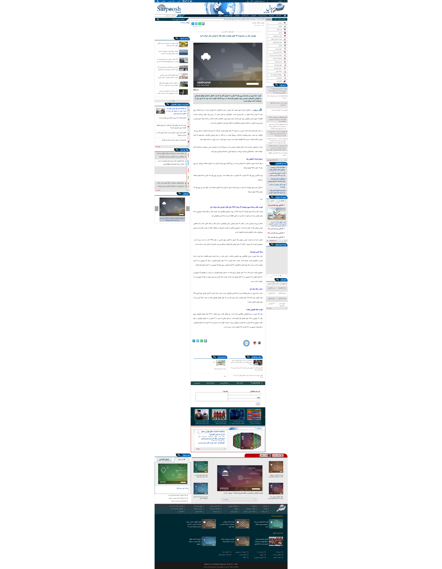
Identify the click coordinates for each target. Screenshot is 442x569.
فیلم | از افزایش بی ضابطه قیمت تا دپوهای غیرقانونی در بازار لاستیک (275, 476)
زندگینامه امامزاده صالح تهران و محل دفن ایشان (213, 431)
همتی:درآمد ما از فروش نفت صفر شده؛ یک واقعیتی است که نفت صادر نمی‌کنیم (168, 92)
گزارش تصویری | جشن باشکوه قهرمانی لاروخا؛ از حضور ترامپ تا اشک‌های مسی (261, 542)
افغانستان (180, 511)
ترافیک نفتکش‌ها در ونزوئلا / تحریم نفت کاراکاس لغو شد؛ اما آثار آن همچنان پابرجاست (168, 52)
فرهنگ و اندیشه (215, 509)
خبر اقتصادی (280, 163)
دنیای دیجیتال (198, 509)
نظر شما (225, 391)
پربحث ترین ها (262, 16)
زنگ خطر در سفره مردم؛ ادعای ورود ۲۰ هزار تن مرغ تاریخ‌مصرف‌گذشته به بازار (167, 60)
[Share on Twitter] (192, 23)
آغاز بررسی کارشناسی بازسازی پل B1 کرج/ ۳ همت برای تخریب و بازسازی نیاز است (168, 68)
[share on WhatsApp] (199, 23)
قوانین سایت (277, 555)
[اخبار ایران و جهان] (274, 14)
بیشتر (158, 146)
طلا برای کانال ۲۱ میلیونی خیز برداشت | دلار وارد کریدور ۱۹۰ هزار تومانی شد (247, 369)
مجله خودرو (198, 511)
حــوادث (188, 170)
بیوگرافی (237, 16)
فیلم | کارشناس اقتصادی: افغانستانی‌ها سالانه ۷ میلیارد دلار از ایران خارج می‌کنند (243, 493)
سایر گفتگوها (272, 240)
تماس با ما (260, 552)
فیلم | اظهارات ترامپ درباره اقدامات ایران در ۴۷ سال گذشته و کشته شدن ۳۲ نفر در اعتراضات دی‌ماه (193, 524)
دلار (214, 362)
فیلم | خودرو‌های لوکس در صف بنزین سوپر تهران (201, 476)
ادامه (270, 308)
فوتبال (235, 509)
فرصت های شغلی (223, 555)
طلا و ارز (262, 23)
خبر (284, 85)
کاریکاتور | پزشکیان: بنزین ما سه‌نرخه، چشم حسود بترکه (172, 219)
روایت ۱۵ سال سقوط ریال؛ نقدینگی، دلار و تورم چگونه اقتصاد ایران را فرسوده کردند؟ (171, 126)
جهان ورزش (234, 511)
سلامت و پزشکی (251, 509)
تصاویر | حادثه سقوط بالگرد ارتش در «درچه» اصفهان (195, 541)
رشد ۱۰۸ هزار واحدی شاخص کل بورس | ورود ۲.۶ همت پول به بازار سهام (237, 422)
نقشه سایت (242, 555)
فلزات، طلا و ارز (255, 23)
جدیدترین (197, 383)
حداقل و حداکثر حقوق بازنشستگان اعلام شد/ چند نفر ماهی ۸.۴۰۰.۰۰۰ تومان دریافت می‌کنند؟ (168, 84)
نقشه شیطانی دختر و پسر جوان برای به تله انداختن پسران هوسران (202, 422)
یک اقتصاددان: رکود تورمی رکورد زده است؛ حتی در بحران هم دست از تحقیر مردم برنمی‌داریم (176, 111)
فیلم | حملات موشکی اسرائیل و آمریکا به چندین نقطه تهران (227, 524)
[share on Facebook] (203, 23)
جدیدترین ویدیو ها (277, 516)
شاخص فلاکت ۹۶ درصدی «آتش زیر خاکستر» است (172, 118)
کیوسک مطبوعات (228, 16)
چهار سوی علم (198, 506)
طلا (224, 376)
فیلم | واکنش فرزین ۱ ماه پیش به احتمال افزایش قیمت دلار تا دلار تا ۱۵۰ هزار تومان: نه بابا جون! (275, 497)
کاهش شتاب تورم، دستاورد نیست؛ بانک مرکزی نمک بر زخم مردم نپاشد (171, 134)
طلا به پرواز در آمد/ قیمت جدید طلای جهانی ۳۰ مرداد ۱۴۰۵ (248, 376)
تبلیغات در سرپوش (240, 552)
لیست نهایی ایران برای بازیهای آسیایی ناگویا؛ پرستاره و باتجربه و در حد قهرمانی (220, 422)
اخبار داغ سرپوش (272, 160)
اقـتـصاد (188, 162)
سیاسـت (188, 155)
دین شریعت (216, 511)
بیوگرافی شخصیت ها (177, 509)
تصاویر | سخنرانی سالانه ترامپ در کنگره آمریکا (227, 540)
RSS (244, 557)
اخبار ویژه (271, 16)
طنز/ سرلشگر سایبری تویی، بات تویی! (177, 498)
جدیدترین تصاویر (278, 533)
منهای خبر (253, 16)
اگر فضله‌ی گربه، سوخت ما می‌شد (178, 501)
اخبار (220, 16)
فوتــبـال (188, 185)
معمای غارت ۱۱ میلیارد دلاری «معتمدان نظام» (174, 140)
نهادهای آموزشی (232, 506)
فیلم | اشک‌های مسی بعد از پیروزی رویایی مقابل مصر (261, 524)
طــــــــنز (182, 459)
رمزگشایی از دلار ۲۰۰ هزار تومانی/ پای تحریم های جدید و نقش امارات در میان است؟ (241, 362)
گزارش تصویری (258, 557)
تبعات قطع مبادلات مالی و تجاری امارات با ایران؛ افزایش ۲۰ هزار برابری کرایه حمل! (168, 76)
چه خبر (183, 150)
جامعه (254, 506)
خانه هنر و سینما (215, 506)
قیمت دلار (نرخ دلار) (219, 369)
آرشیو (179, 1)
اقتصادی (174, 104)
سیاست (265, 506)
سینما (188, 177)
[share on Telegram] (196, 23)
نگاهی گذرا (225, 552)
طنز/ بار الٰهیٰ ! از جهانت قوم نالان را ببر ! (177, 495)
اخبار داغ (278, 16)
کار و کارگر (264, 511)
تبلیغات (163, 1)
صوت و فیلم (277, 557)
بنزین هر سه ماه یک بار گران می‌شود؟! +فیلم (200, 497)
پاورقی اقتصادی (164, 459)
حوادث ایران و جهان (249, 511)
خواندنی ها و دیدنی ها (176, 506)
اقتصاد (265, 509)
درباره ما (278, 552)
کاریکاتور (186, 194)
